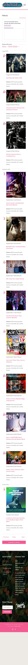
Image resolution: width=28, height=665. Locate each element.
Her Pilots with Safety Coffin (14, 78)
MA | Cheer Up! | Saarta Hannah (15, 279)
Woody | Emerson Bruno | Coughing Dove (13, 155)
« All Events (22, 18)
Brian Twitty (17, 626)
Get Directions (7, 25)
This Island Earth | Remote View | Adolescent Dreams (15, 108)
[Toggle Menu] (24, 4)
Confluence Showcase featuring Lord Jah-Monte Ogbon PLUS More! (15, 519)
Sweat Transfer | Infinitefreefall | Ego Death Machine (15, 204)
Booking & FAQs (7, 564)
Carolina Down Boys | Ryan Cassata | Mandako (14, 316)
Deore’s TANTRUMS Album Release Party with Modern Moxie (15, 438)
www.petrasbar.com (8, 27)
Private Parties (7, 568)
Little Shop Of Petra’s (7, 573)
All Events (6, 561)
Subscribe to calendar (14, 542)
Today (14, 537)
